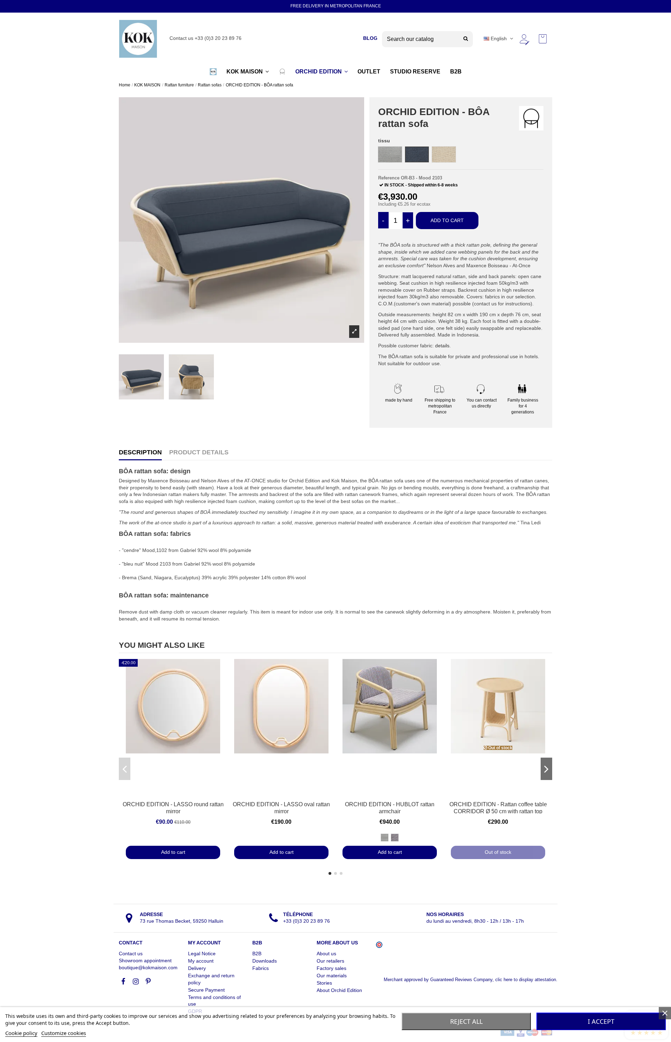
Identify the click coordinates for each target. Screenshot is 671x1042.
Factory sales (331, 968)
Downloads (264, 961)
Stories (324, 983)
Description (140, 452)
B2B (256, 953)
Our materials (332, 975)
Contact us (131, 953)
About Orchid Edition (339, 990)
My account (201, 961)
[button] (213, 71)
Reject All (466, 1021)
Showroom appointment (145, 960)
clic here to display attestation (525, 979)
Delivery (197, 968)
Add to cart (447, 220)
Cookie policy (21, 1032)
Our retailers (330, 961)
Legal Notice (202, 953)
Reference (388, 177)
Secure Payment (206, 990)
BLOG (370, 38)
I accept (601, 1021)
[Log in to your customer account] (524, 39)
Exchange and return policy (211, 979)
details (442, 345)
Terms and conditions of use (214, 1000)
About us (326, 953)
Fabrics (260, 968)
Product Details (199, 452)
